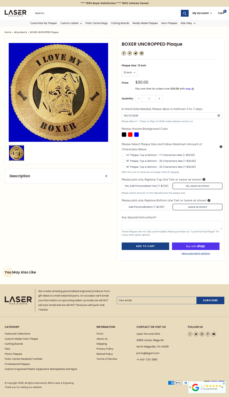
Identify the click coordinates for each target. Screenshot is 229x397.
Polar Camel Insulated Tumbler (24, 359)
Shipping (101, 344)
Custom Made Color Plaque (21, 339)
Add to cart (145, 246)
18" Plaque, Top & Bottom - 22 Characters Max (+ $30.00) (161, 167)
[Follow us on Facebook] (190, 334)
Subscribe (210, 300)
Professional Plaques (17, 364)
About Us (101, 339)
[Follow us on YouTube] (214, 334)
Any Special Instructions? (139, 217)
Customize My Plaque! (43, 23)
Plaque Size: (134, 65)
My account (201, 13)
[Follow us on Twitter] (196, 334)
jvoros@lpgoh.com (147, 353)
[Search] (185, 13)
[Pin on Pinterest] (130, 53)
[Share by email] (141, 53)
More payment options (196, 253)
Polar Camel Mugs (96, 23)
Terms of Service (106, 359)
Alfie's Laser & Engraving (61, 383)
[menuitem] (16, 153)
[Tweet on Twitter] (136, 53)
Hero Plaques (169, 23)
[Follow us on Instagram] (202, 334)
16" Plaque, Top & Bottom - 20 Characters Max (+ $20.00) (161, 161)
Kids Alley (186, 23)
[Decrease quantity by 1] (139, 98)
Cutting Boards (120, 23)
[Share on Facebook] (124, 53)
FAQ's (99, 333)
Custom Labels (69, 23)
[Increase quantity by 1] (159, 98)
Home (8, 32)
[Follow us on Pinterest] (208, 334)
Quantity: (128, 98)
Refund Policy (104, 354)
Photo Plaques (13, 354)
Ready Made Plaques (145, 23)
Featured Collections (17, 333)
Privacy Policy (104, 349)
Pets (7, 349)
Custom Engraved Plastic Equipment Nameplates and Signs (41, 369)
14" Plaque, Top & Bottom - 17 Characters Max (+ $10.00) (160, 155)
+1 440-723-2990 (146, 359)
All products (20, 32)
